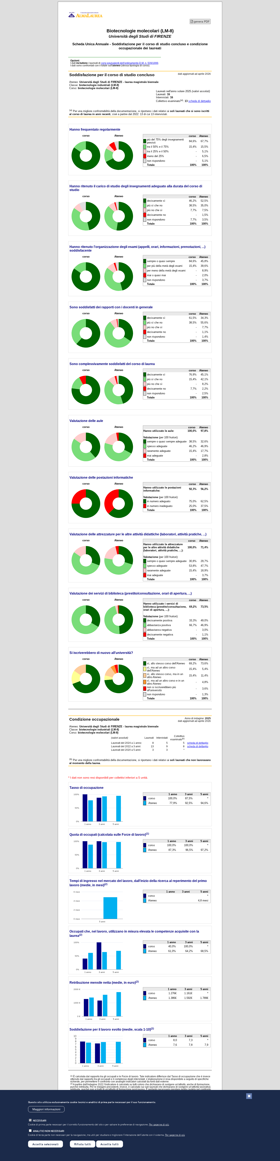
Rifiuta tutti (82, 1144)
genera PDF (201, 21)
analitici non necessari (48, 1131)
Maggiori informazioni (46, 1109)
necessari (39, 1120)
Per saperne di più (159, 1124)
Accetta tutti (109, 1144)
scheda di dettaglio (199, 101)
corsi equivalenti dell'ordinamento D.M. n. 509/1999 (129, 63)
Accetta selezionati (45, 1144)
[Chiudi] (249, 1096)
